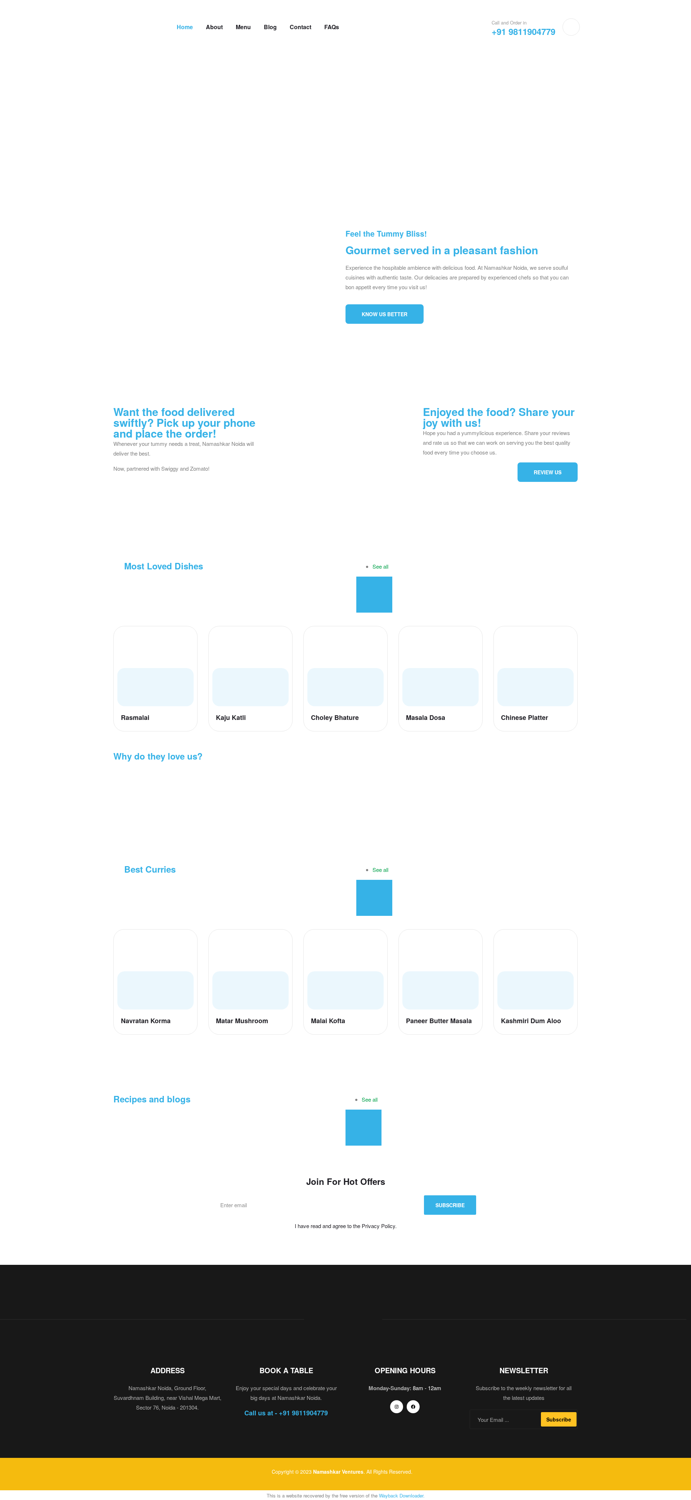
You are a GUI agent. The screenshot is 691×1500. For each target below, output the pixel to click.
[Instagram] (396, 1406)
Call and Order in (509, 22)
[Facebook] (413, 1406)
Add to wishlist (185, 638)
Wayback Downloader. (402, 1495)
